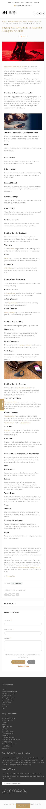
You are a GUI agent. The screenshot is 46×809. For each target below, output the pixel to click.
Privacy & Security (7, 700)
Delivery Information (8, 698)
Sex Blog (16, 2)
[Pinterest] (14, 791)
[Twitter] (4, 791)
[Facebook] (9, 791)
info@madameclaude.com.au (24, 5)
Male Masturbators (7, 733)
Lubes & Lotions (7, 746)
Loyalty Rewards (7, 696)
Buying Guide (16, 583)
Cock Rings (5, 735)
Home (4, 21)
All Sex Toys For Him (8, 720)
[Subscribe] (41, 784)
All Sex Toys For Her (8, 718)
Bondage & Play (7, 742)
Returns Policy (6, 702)
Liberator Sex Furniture (9, 744)
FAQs (22, 2)
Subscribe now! (23, 806)
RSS (24, 36)
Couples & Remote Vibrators (11, 739)
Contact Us (29, 2)
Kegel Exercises (7, 727)
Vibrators (4, 722)
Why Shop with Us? (8, 693)
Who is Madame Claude (9, 691)
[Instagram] (25, 791)
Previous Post (10, 576)
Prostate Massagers (8, 737)
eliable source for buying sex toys (29, 567)
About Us (10, 2)
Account (36, 2)
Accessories (5, 748)
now (23, 67)
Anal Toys (5, 729)
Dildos (4, 724)
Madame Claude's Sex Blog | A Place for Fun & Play (25, 21)
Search (4, 689)
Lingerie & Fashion (8, 731)
